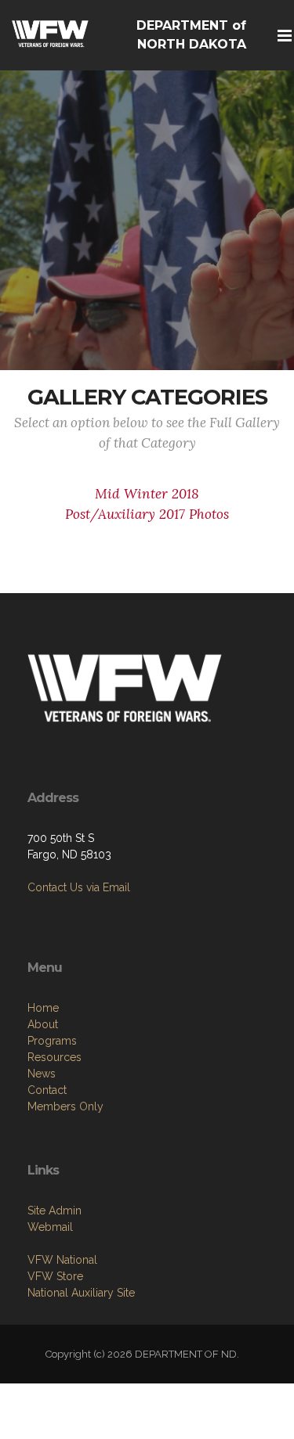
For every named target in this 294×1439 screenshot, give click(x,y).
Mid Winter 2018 (147, 493)
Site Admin (54, 1210)
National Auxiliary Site (81, 1292)
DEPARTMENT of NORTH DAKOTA (191, 35)
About (42, 1024)
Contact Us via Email (78, 887)
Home (43, 1008)
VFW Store (55, 1276)
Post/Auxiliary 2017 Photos (147, 514)
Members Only (65, 1106)
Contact (47, 1090)
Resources (54, 1057)
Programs (52, 1040)
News (41, 1073)
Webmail (50, 1227)
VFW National (62, 1260)
